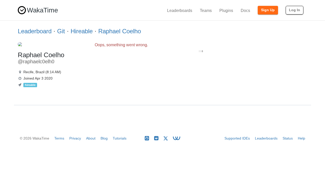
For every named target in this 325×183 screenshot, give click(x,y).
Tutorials (119, 138)
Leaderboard (35, 31)
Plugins (226, 10)
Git (61, 31)
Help (301, 138)
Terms (59, 138)
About (90, 138)
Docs (245, 10)
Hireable (82, 31)
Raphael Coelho (119, 31)
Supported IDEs (237, 138)
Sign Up (268, 10)
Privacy (75, 138)
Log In (294, 10)
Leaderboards (179, 10)
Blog (104, 138)
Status (288, 138)
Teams (206, 10)
